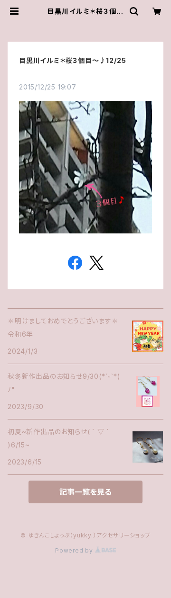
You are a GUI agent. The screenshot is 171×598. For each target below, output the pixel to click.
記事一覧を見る (85, 492)
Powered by (75, 550)
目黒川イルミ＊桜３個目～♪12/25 (72, 60)
